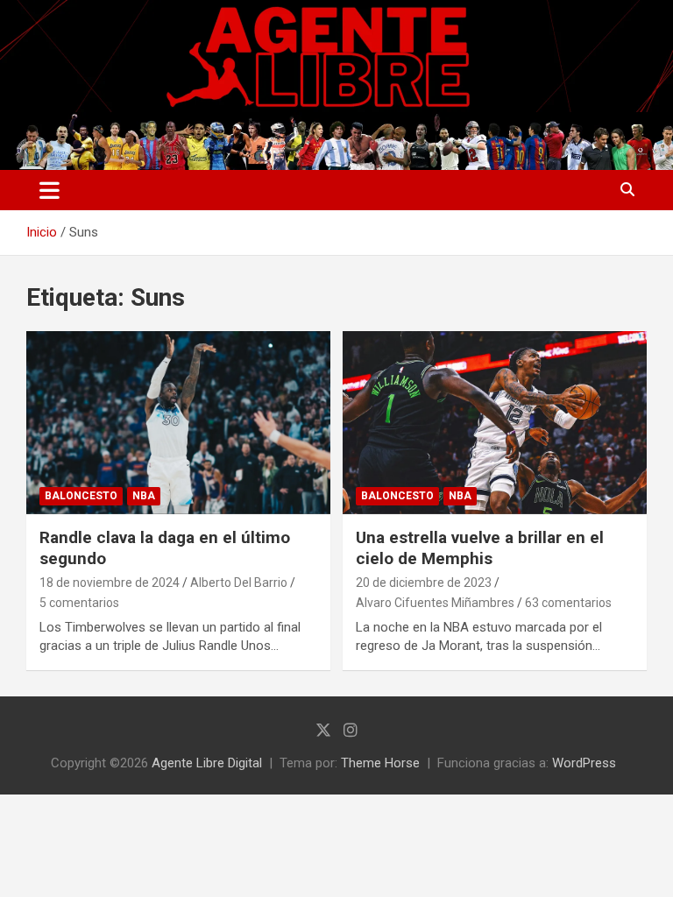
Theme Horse (380, 763)
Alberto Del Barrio (238, 583)
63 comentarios (568, 603)
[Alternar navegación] (49, 190)
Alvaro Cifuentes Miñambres (435, 603)
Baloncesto (81, 496)
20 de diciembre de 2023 (424, 583)
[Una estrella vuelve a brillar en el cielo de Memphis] (495, 422)
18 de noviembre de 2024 (109, 583)
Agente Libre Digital (207, 763)
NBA (143, 496)
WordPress (584, 763)
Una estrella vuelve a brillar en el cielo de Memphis (480, 548)
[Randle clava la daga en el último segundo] (178, 422)
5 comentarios (79, 603)
